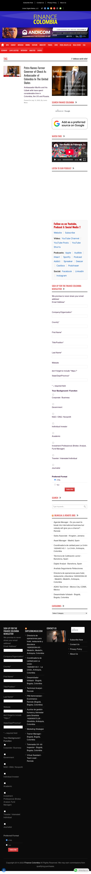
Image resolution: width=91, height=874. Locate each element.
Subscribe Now (28, 3)
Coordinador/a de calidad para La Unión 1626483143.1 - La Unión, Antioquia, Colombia (70, 548)
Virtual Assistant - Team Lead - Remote (34, 758)
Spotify (67, 257)
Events (39, 50)
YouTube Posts (61, 242)
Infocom (20, 45)
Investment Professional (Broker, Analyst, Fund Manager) (69, 447)
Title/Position (58, 342)
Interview (24, 50)
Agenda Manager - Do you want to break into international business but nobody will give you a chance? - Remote (69, 526)
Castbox (61, 265)
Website (58, 232)
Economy (4, 50)
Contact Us (40, 3)
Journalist (56, 468)
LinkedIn (79, 271)
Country (55, 322)
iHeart (57, 257)
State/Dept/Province (60, 375)
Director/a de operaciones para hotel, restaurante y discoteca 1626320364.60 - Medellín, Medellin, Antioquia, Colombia (70, 577)
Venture (34, 45)
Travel (50, 45)
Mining (27, 45)
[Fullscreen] (84, 159)
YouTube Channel (70, 238)
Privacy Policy (52, 3)
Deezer (79, 261)
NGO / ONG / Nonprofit (61, 416)
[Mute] (80, 159)
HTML (59, 480)
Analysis (32, 50)
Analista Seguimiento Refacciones (68, 568)
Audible (78, 252)
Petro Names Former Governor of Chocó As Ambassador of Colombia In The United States (36, 75)
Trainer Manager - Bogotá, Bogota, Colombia (34, 736)
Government (57, 407)
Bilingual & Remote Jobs (64, 515)
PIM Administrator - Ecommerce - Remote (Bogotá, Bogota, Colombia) (35, 700)
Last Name (57, 352)
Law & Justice (14, 50)
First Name (57, 332)
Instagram (62, 275)
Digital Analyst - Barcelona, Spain (68, 563)
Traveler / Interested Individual (64, 458)
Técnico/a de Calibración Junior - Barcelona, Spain (67, 557)
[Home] (2, 45)
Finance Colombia (32, 862)
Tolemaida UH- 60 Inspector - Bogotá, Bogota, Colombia (35, 747)
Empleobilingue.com (34, 631)
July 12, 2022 (35, 100)
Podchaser (73, 265)
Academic (56, 436)
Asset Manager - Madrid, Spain (67, 540)
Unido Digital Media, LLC (30, 8)
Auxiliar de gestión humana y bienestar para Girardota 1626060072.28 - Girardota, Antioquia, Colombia (35, 717)
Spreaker (68, 261)
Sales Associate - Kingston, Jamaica (69, 535)
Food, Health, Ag (65, 45)
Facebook (67, 271)
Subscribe (70, 232)
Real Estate (77, 45)
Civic (56, 45)
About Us (63, 3)
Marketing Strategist (35, 729)
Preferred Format (59, 476)
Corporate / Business (61, 397)
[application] (69, 152)
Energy (13, 45)
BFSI (7, 45)
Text (58, 485)
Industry (43, 45)
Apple (68, 252)
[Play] (55, 159)
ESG (84, 45)
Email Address (58, 302)
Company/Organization (62, 312)
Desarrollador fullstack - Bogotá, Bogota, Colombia (67, 596)
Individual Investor (59, 426)
